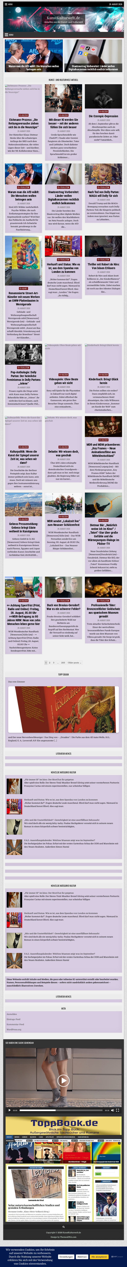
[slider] (61, 1110)
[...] (55, 740)
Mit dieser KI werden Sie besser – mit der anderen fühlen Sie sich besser (63, 123)
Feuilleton (24, 187)
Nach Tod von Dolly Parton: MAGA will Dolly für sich (103, 194)
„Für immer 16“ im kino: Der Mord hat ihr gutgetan (49, 779)
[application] (64, 1080)
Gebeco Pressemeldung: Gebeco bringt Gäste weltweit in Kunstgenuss (23, 527)
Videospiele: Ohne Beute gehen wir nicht (63, 381)
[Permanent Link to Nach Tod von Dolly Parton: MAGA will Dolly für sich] (103, 174)
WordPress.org (14, 1029)
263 (63, 663)
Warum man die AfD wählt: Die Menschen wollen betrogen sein (34, 68)
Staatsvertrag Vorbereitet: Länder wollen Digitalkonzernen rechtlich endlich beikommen (93, 68)
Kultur (25, 115)
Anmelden (12, 1014)
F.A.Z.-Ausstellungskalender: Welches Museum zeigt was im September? (59, 840)
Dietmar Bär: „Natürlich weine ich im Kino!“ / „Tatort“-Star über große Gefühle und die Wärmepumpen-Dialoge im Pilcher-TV (103, 534)
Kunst (24, 288)
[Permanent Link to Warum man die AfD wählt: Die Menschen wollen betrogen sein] (23, 174)
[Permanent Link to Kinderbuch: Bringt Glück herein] (103, 358)
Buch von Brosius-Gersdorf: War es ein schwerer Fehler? (63, 607)
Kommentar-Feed (15, 1024)
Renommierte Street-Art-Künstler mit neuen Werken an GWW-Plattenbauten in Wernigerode (23, 298)
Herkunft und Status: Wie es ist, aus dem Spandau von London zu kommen (63, 268)
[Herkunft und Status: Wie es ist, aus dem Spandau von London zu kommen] (14, 814)
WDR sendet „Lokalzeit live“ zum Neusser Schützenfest (63, 523)
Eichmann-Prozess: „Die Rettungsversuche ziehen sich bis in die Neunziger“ (23, 123)
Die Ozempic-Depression (103, 116)
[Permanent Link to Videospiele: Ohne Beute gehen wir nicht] (63, 358)
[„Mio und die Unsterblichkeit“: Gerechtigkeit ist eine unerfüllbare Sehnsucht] (14, 834)
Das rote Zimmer (16, 682)
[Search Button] (64, 1227)
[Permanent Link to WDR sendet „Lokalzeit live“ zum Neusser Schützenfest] (63, 503)
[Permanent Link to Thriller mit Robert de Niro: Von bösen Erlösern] (103, 246)
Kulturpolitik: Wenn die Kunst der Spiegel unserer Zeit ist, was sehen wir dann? (23, 457)
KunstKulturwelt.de (63, 17)
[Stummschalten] (112, 1110)
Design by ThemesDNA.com (63, 1237)
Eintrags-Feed (13, 1019)
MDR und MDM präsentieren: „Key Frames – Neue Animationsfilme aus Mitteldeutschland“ (103, 450)
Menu (10, 4)
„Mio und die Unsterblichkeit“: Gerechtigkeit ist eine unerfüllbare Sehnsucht (61, 820)
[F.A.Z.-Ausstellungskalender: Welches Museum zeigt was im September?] (14, 854)
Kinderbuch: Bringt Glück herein (103, 381)
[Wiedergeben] (9, 1110)
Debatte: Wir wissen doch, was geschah (63, 453)
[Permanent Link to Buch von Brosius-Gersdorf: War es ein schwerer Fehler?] (63, 587)
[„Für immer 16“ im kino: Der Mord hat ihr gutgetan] (14, 793)
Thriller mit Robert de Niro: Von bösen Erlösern (103, 266)
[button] (63, 1081)
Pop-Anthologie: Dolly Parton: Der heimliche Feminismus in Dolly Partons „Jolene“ (23, 377)
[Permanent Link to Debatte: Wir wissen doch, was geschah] (63, 430)
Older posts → (74, 663)
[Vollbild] (117, 1110)
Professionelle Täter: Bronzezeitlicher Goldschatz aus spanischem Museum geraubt (103, 610)
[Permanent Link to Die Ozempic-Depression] (103, 96)
